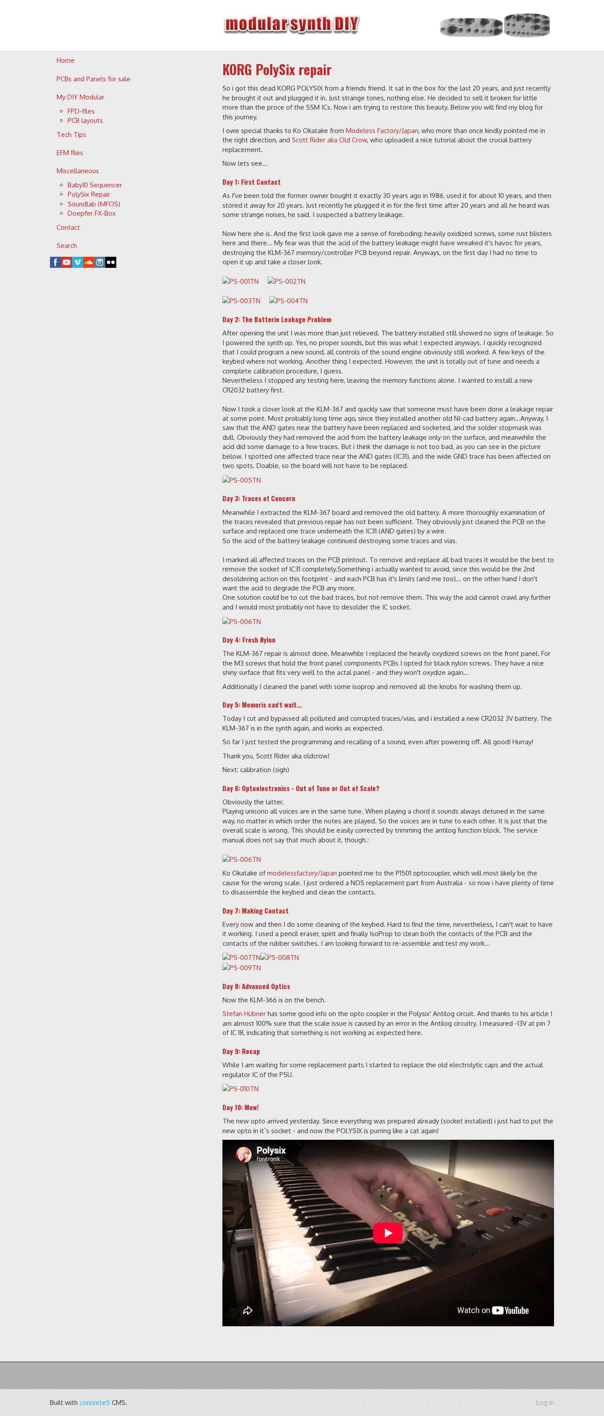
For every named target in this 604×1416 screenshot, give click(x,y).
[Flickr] (110, 262)
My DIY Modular (80, 97)
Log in (545, 1402)
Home (66, 60)
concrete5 (95, 1402)
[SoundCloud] (88, 262)
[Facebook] (55, 262)
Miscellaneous (78, 171)
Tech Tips (71, 134)
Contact (68, 227)
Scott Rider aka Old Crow (329, 140)
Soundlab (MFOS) (94, 204)
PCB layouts (85, 120)
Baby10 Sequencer (95, 185)
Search (67, 245)
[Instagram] (99, 262)
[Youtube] (66, 262)
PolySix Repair (89, 194)
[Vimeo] (77, 262)
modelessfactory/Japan (302, 873)
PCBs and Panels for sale (93, 79)
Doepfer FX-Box (92, 213)
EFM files (70, 152)
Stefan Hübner (244, 1013)
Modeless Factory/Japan (382, 130)
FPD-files (81, 111)
